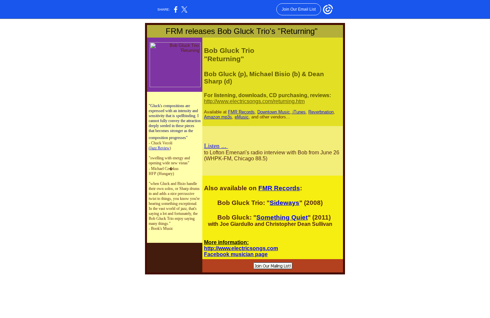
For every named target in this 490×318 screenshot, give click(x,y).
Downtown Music (273, 111)
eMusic (242, 116)
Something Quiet (282, 217)
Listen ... (216, 145)
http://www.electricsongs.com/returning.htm (254, 101)
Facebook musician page (236, 254)
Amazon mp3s (218, 116)
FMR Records (241, 111)
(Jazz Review (159, 148)
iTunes (298, 111)
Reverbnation (321, 111)
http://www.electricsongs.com (241, 248)
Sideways (284, 202)
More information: (226, 242)
